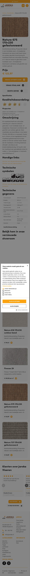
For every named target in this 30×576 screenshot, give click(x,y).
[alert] (15, 288)
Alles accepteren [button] (14, 301)
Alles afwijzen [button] (14, 306)
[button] (15, 310)
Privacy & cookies (7, 286)
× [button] (27, 265)
